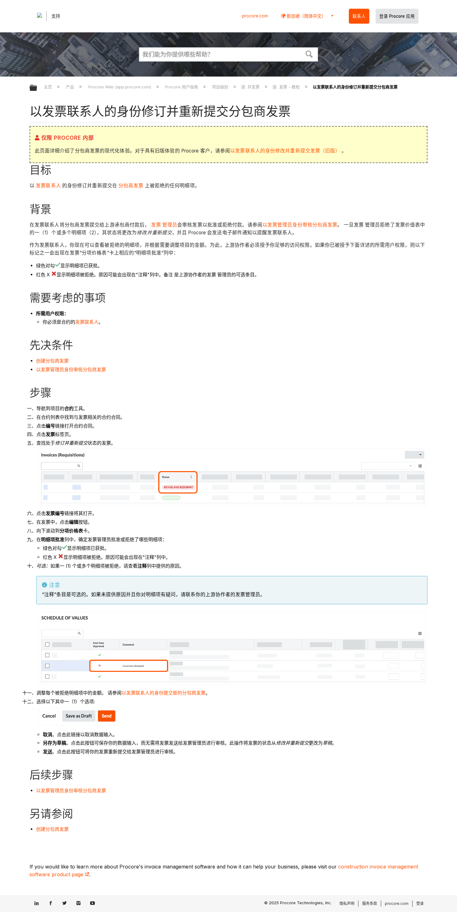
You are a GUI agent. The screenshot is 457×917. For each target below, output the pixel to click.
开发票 (253, 86)
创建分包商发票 (52, 361)
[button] (309, 53)
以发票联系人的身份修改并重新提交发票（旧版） (285, 151)
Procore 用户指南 (182, 86)
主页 (48, 86)
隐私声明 (346, 903)
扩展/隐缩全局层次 (37, 88)
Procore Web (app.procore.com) (120, 86)
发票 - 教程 (289, 86)
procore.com (255, 15)
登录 (420, 903)
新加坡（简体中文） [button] (305, 16)
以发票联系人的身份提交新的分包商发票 (163, 693)
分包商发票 (130, 186)
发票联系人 (48, 186)
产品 (70, 86)
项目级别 (220, 86)
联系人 (359, 16)
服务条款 (369, 903)
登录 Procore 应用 (397, 16)
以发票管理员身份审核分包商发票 (300, 225)
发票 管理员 (164, 225)
